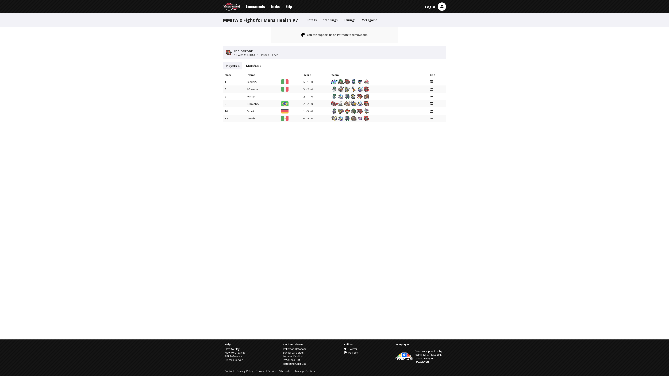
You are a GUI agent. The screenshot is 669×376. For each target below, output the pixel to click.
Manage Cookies (305, 371)
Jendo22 (252, 82)
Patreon (353, 352)
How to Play (232, 349)
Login (430, 7)
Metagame (369, 20)
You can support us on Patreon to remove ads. (337, 35)
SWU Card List (291, 360)
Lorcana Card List (293, 356)
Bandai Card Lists (293, 352)
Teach (251, 118)
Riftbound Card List (294, 363)
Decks (275, 7)
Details (312, 20)
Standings (330, 20)
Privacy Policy (245, 371)
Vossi (250, 111)
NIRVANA (253, 103)
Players (233, 66)
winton (251, 96)
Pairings (350, 20)
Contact (229, 371)
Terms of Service (266, 371)
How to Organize (235, 352)
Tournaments (255, 7)
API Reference (233, 356)
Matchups (253, 66)
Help (289, 7)
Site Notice (285, 371)
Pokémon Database (295, 349)
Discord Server (234, 360)
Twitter (352, 349)
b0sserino (253, 89)
